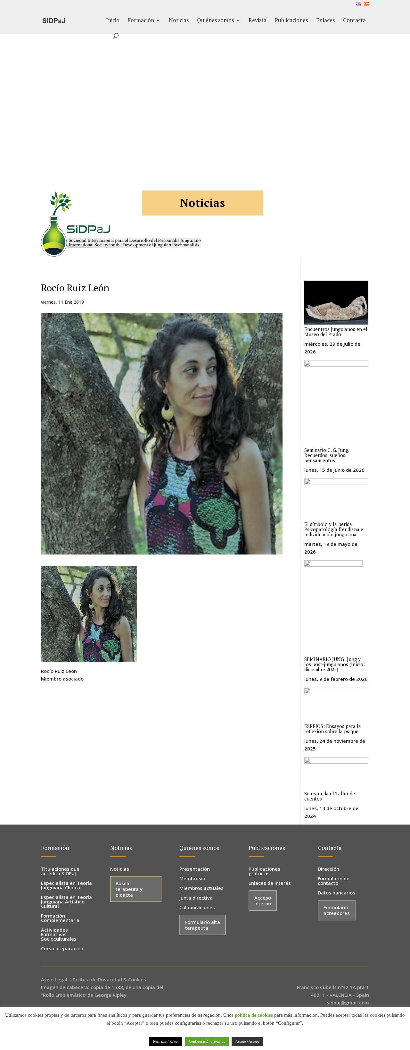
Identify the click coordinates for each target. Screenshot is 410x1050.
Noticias (179, 21)
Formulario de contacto (333, 881)
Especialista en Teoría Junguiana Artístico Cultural (66, 902)
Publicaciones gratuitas (264, 871)
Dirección (328, 869)
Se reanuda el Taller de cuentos (329, 796)
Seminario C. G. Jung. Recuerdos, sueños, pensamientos (326, 455)
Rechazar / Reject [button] (165, 1041)
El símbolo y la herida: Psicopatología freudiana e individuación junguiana (333, 529)
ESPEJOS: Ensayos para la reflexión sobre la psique (332, 728)
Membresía (192, 879)
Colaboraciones (197, 907)
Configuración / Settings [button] (207, 1041)
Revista (257, 21)
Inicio (112, 21)
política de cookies (254, 1015)
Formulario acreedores (337, 910)
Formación (141, 21)
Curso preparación (62, 949)
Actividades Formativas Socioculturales (59, 934)
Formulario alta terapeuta (202, 925)
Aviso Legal (54, 979)
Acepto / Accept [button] (247, 1041)
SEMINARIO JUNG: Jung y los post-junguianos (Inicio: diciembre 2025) (334, 664)
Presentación (194, 869)
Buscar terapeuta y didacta (129, 889)
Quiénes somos (215, 21)
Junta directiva (196, 898)
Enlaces (325, 21)
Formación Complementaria (60, 918)
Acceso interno (262, 900)
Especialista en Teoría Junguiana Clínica (66, 886)
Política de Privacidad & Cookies (109, 979)
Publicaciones (291, 21)
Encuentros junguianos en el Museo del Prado (335, 331)
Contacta (354, 21)
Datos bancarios (336, 893)
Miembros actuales (201, 888)
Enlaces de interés (270, 883)
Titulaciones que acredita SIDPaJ (60, 871)
